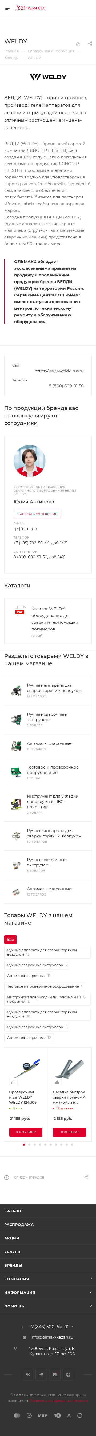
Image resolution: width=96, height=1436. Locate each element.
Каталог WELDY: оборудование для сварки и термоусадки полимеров (54, 618)
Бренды (13, 1265)
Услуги (12, 1252)
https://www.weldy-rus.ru (59, 370)
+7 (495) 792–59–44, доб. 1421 (40, 542)
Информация (19, 1292)
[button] (24, 1145)
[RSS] (78, 43)
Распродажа (19, 1224)
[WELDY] (48, 76)
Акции (11, 1238)
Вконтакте (27, 1374)
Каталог (14, 1211)
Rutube (55, 1374)
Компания (16, 1279)
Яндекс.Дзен (68, 1374)
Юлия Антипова (34, 502)
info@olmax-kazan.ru (52, 1337)
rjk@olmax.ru (26, 528)
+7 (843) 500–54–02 (49, 1327)
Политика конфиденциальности (59, 1400)
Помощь (14, 1306)
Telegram (41, 1374)
